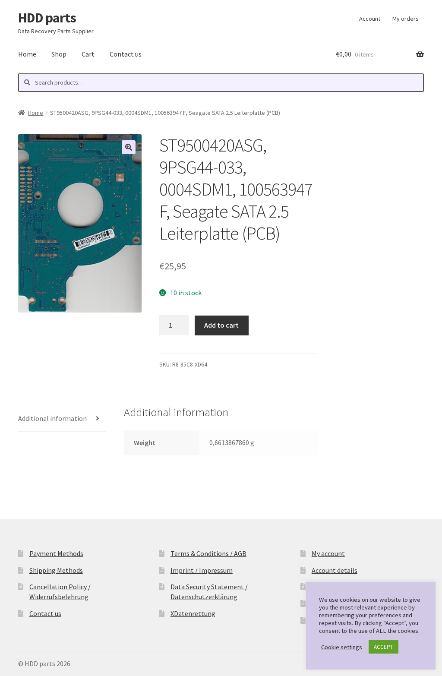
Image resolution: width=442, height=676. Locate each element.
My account (328, 553)
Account (369, 18)
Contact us (126, 54)
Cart (88, 54)
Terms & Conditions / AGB (208, 553)
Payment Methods (56, 553)
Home (27, 54)
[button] (129, 147)
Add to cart (221, 325)
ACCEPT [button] (383, 647)
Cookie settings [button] (341, 647)
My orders (405, 18)
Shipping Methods (56, 570)
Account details (334, 570)
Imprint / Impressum (201, 570)
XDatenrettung (192, 613)
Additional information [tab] (52, 418)
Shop (58, 54)
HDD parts (47, 17)
